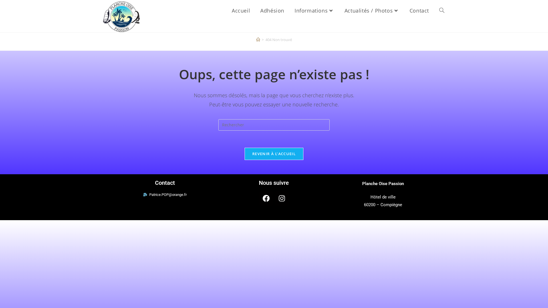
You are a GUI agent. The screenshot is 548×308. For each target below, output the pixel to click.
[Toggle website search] (442, 10)
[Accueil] (258, 39)
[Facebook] (266, 198)
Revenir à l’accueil (274, 153)
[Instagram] (282, 198)
